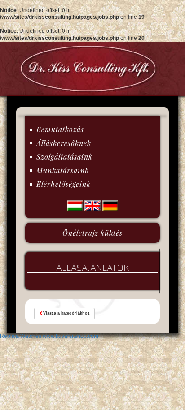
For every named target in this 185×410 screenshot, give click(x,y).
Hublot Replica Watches (29, 343)
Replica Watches (63, 357)
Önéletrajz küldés (92, 232)
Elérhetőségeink (63, 184)
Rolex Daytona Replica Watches (96, 336)
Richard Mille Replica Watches (122, 350)
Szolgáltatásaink (64, 156)
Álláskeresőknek (63, 143)
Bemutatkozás (60, 129)
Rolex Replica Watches (28, 336)
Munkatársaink (62, 170)
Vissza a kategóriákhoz (66, 313)
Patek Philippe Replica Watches (99, 343)
